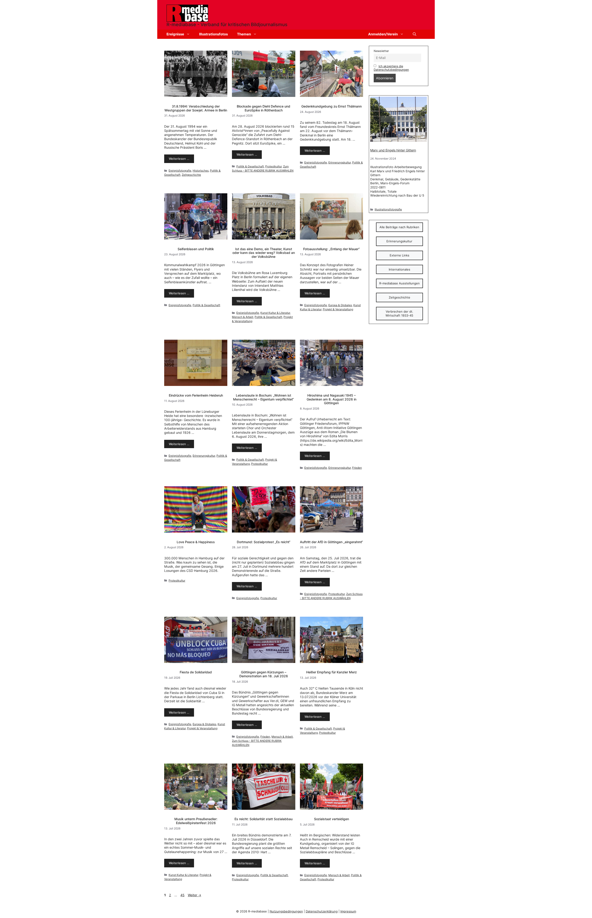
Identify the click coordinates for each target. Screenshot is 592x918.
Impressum (348, 911)
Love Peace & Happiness (196, 542)
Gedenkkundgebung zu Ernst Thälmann (331, 106)
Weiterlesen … (179, 158)
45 (183, 895)
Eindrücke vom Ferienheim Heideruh (196, 395)
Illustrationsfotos (213, 34)
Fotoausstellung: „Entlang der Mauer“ (331, 249)
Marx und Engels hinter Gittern (393, 150)
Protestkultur (273, 166)
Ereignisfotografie (180, 170)
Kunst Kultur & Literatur (275, 312)
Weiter (194, 895)
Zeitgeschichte (191, 174)
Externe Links (399, 255)
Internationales (399, 269)
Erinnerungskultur (339, 162)
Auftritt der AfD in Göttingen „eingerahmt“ (331, 542)
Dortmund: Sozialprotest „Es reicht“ (263, 542)
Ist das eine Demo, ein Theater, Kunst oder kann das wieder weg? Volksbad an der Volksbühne (263, 253)
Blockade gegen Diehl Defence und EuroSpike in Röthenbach (263, 108)
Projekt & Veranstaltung (338, 309)
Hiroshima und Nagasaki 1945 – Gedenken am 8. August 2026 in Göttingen (331, 399)
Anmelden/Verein (383, 34)
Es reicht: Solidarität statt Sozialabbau (263, 819)
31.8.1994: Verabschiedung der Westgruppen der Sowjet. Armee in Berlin (195, 108)
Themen (244, 34)
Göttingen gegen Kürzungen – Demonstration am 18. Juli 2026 (263, 674)
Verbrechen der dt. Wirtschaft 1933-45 (399, 313)
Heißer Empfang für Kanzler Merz (331, 672)
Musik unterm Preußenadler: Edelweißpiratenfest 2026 (195, 821)
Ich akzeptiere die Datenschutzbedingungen (391, 68)
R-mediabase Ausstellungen (399, 283)
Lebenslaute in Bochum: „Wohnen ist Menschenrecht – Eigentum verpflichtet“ (263, 397)
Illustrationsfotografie (388, 209)
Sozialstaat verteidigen (331, 819)
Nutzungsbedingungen (286, 911)
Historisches (201, 170)
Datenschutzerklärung (322, 911)
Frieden (357, 467)
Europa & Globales (340, 305)
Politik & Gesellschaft (250, 166)
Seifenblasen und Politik (196, 249)
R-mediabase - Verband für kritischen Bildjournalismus (226, 24)
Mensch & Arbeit (242, 317)
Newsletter (381, 51)
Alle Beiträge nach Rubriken (399, 227)
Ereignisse (175, 34)
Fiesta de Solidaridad (196, 672)
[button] (414, 34)
